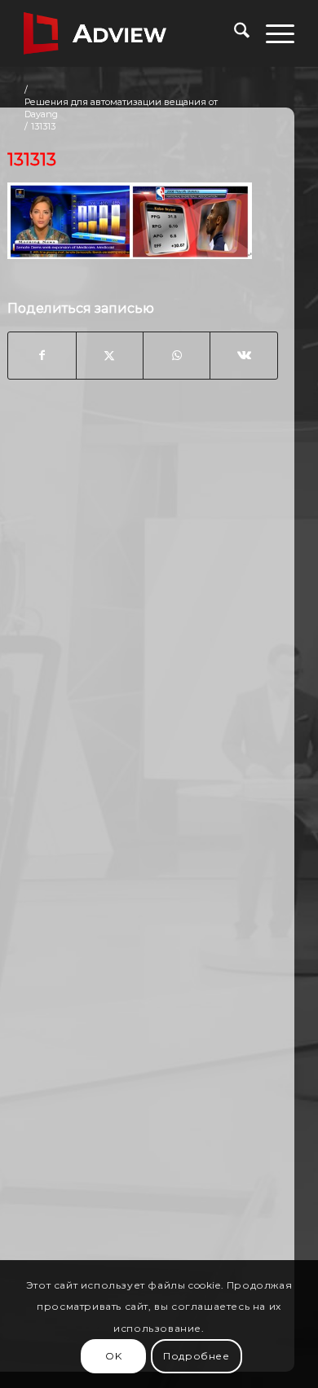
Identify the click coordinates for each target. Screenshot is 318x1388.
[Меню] (272, 33)
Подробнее (196, 1356)
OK (113, 1356)
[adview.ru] (132, 33)
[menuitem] (234, 33)
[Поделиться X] (110, 355)
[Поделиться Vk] (243, 355)
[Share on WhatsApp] (177, 355)
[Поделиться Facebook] (41, 355)
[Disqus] (142, 653)
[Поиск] (234, 33)
